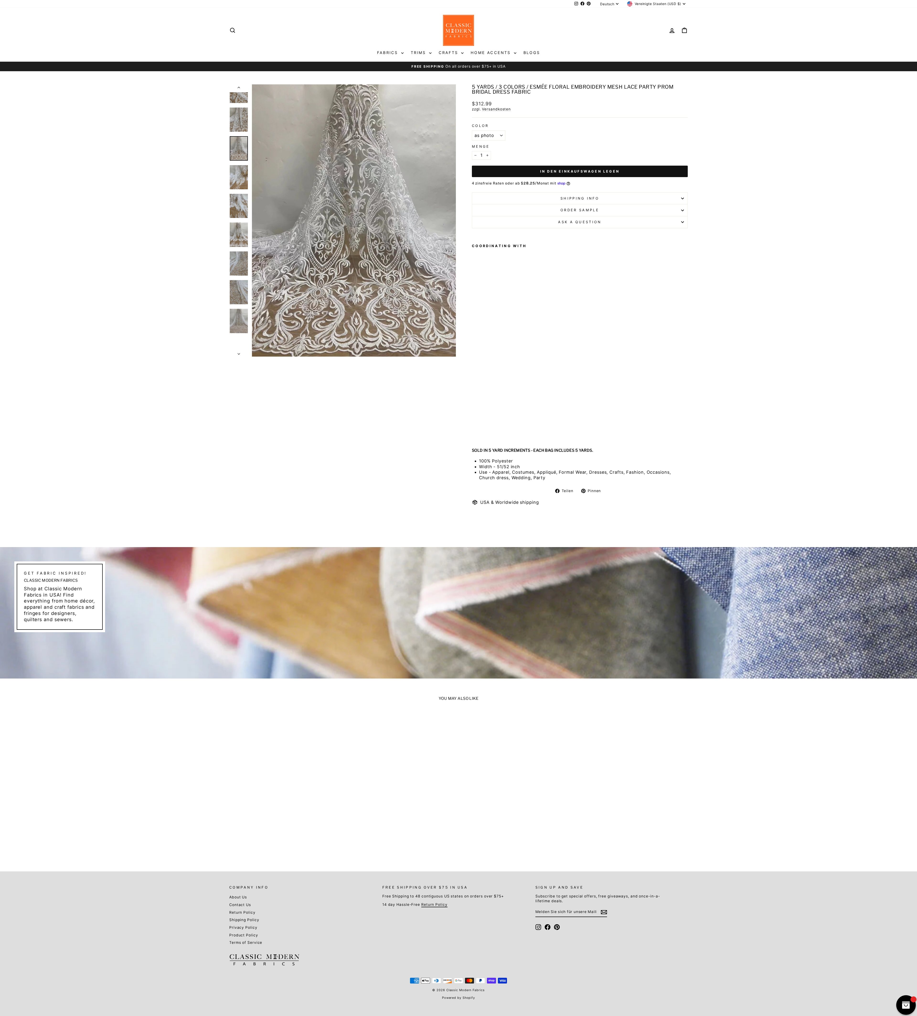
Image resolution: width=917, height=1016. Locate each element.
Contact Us (240, 904)
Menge (481, 146)
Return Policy (242, 912)
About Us (238, 897)
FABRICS (388, 52)
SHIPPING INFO (579, 198)
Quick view (284, 817)
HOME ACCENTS (492, 52)
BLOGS (531, 52)
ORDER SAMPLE (579, 210)
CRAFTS (449, 52)
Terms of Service (245, 942)
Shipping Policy (244, 920)
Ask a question (579, 222)
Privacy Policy (243, 927)
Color (480, 126)
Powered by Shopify (458, 998)
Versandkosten (496, 109)
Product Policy (243, 935)
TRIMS (419, 52)
